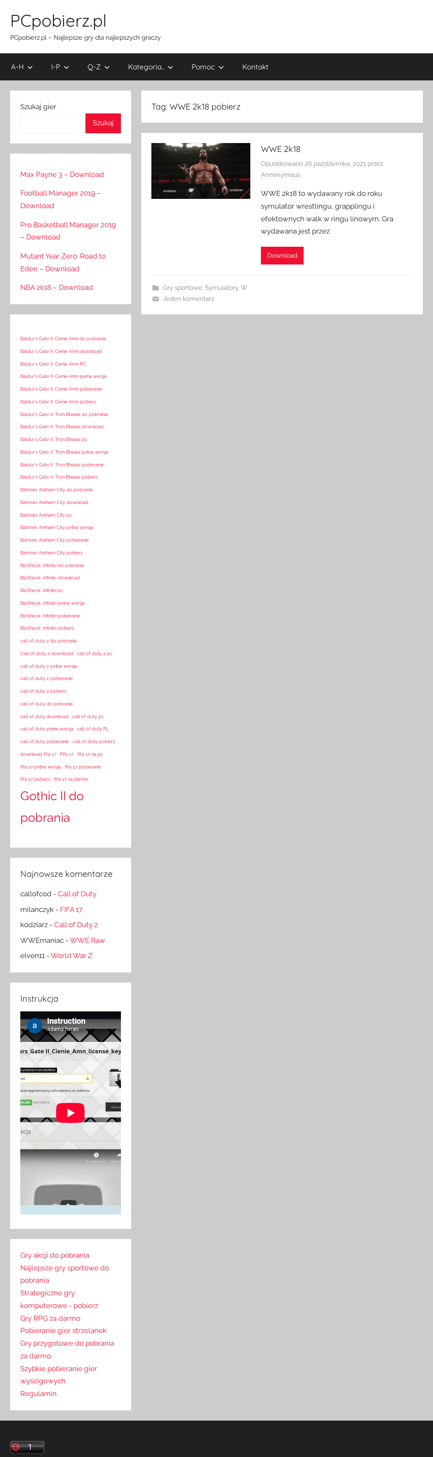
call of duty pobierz (94, 741)
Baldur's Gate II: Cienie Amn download (61, 351)
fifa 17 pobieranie (83, 766)
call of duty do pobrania (46, 703)
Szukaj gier (38, 106)
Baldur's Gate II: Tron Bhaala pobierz (59, 476)
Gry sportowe (182, 288)
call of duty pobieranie (44, 741)
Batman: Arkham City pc (46, 515)
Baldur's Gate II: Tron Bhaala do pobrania (64, 414)
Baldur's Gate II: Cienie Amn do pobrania (63, 338)
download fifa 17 (38, 754)
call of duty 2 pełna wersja (48, 666)
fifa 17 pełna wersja (40, 766)
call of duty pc (88, 716)
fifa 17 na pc (90, 754)
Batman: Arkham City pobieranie (54, 540)
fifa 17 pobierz (35, 779)
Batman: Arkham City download (54, 502)
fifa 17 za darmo (71, 779)
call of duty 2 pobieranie (46, 678)
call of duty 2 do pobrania (48, 640)
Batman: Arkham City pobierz (51, 552)
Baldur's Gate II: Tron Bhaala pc (53, 439)
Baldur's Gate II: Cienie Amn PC (53, 363)
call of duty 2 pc (94, 653)
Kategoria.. (146, 66)
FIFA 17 (71, 909)
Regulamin (38, 1393)
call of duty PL (93, 728)
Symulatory (221, 288)
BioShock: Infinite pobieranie (50, 615)
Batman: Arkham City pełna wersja (56, 527)
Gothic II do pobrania (52, 806)
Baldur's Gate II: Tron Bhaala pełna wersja (64, 451)
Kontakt (255, 66)
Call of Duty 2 (76, 924)
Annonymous (280, 175)
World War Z (72, 955)
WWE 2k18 (281, 148)
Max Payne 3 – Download (62, 174)
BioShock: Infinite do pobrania (52, 565)
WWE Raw (87, 940)
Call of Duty (77, 894)
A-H (17, 66)
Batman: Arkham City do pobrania (56, 489)
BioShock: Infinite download (50, 577)
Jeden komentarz (188, 299)
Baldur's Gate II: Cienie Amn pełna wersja (63, 376)
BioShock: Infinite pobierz (47, 628)
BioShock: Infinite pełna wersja (52, 603)
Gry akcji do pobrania (54, 1255)
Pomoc (203, 66)
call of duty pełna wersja (46, 728)
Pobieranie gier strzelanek (63, 1330)
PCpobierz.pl (58, 20)
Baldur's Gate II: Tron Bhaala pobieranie (62, 464)
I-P (55, 66)
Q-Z (94, 66)
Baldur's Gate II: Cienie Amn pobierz (58, 401)
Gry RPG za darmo (50, 1318)
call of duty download (44, 716)
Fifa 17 (67, 754)
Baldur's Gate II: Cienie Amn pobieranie (61, 388)
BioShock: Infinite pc (41, 590)
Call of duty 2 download (46, 653)
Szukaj (103, 122)
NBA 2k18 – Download (56, 287)
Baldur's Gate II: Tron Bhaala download (62, 426)
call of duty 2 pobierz (43, 691)
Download (282, 255)
